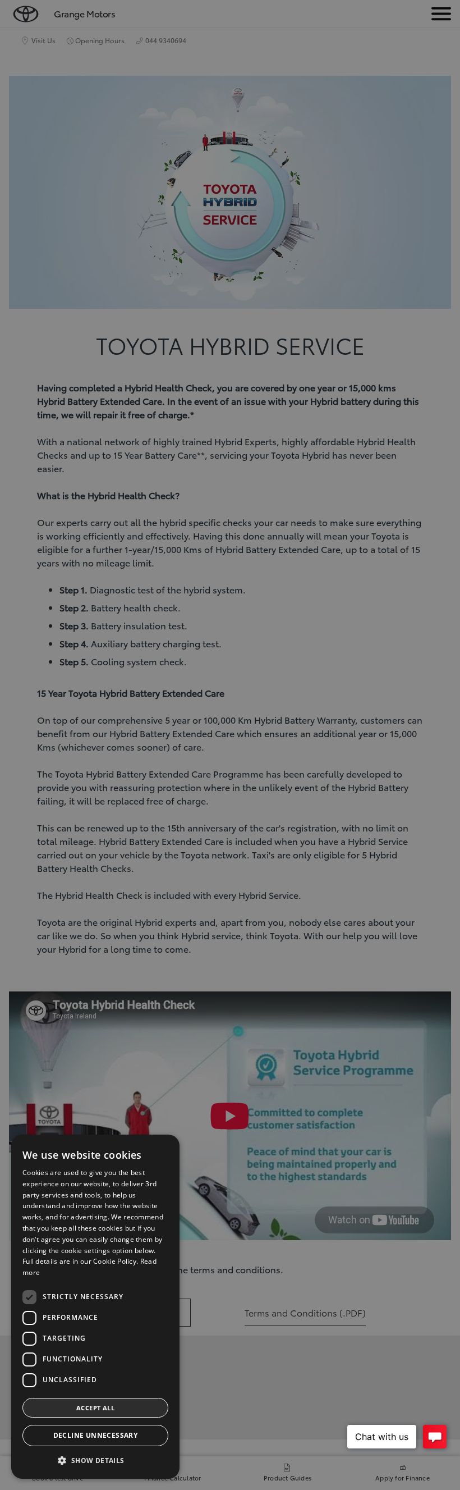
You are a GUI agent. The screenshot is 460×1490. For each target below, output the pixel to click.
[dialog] (95, 1307)
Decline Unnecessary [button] (95, 1435)
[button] (95, 1461)
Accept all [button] (95, 1408)
